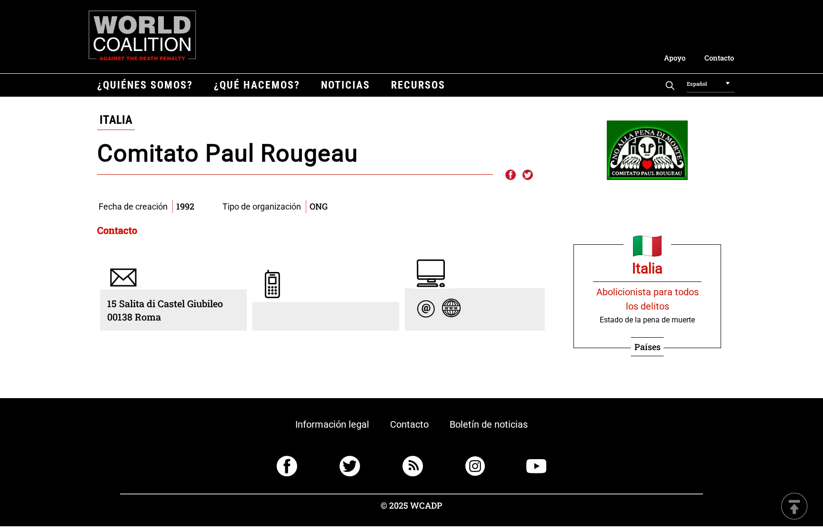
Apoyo (674, 57)
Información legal (332, 424)
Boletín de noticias (489, 424)
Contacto (719, 57)
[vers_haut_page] (794, 507)
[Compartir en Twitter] (527, 175)
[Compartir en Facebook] (510, 175)
